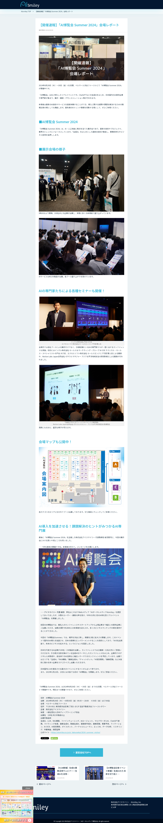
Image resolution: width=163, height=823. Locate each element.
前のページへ (45, 784)
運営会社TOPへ (83, 752)
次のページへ (118, 784)
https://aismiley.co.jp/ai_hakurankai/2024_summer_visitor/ (75, 732)
